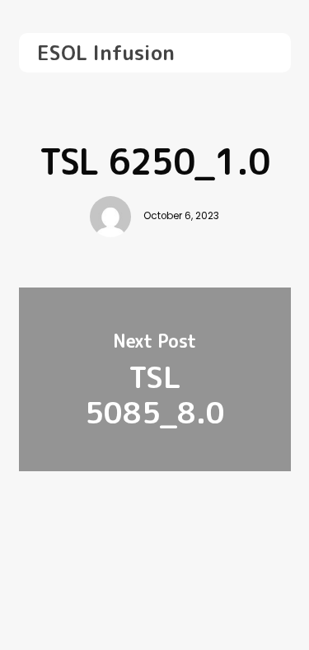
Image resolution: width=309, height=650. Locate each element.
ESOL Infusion (106, 53)
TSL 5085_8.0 (155, 379)
